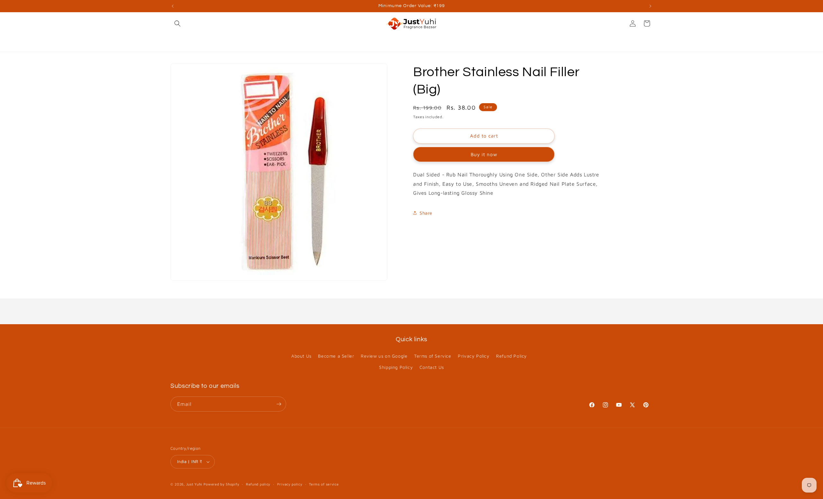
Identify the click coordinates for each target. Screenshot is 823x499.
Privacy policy (290, 484)
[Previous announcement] (173, 6)
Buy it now (484, 154)
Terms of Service (432, 356)
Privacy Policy (473, 356)
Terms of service (324, 484)
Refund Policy (511, 356)
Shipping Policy (396, 367)
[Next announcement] (650, 6)
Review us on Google (384, 356)
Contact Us (432, 367)
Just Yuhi (194, 484)
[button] (177, 23)
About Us (301, 356)
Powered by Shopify (221, 484)
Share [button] (426, 213)
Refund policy (258, 484)
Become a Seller (336, 356)
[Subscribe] (279, 404)
